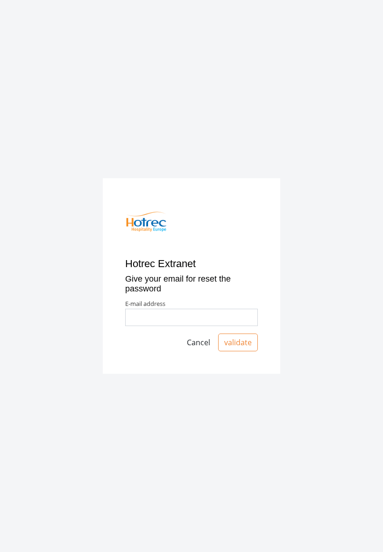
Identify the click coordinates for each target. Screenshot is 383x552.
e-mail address (145, 303)
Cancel (198, 342)
